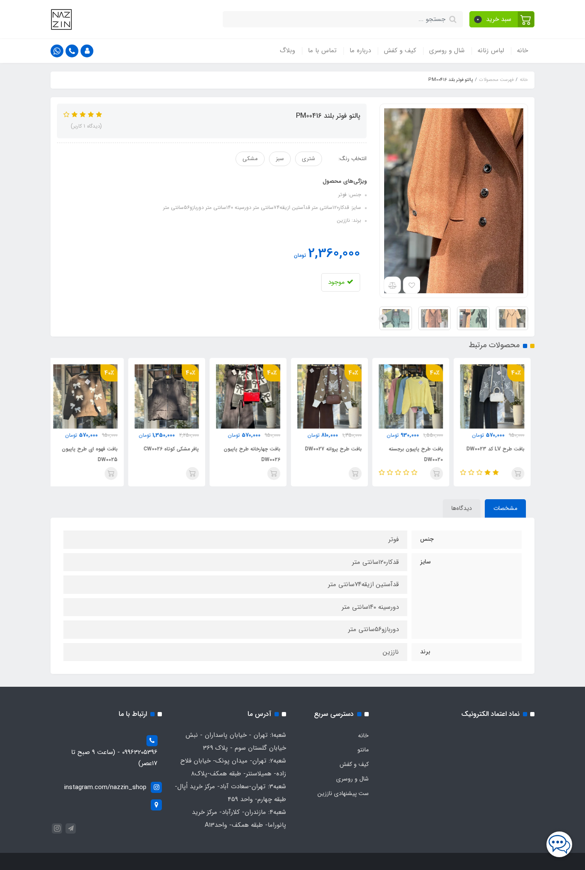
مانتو (363, 749)
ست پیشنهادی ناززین (343, 793)
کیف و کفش (400, 50)
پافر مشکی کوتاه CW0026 (175, 449)
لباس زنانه (491, 50)
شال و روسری (447, 50)
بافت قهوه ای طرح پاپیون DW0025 (93, 454)
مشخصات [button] (505, 508)
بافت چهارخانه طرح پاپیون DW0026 (255, 454)
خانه (522, 50)
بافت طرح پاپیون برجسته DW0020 (419, 454)
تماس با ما (322, 50)
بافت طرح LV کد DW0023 (499, 449)
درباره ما (360, 50)
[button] (502, 19)
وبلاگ (287, 50)
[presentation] (524, 318)
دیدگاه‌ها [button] (461, 508)
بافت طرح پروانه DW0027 (337, 449)
